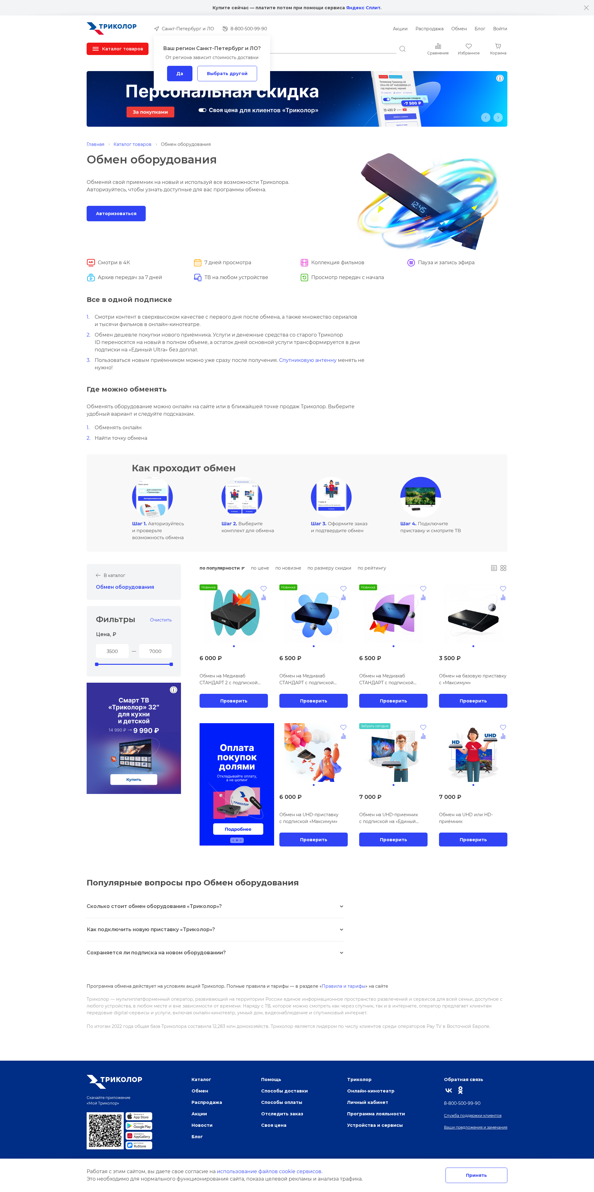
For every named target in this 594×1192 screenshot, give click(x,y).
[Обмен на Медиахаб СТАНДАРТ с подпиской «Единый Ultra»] (313, 613)
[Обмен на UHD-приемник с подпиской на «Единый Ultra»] (393, 752)
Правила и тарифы (343, 986)
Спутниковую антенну (308, 360)
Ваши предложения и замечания (475, 1127)
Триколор (359, 1079)
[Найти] (402, 49)
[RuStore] (139, 1145)
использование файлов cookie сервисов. (269, 1171)
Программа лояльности (376, 1114)
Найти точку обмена (121, 438)
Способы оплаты (281, 1102)
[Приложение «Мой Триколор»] (105, 1130)
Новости (202, 1125)
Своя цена (273, 1125)
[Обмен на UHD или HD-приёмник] (473, 752)
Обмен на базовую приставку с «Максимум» (472, 679)
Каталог (201, 1079)
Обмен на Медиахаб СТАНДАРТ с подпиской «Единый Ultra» (306, 679)
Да (179, 73)
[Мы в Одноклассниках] (460, 1090)
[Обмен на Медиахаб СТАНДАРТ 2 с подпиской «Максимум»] (234, 613)
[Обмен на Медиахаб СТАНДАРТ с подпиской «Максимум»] (393, 613)
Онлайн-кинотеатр (370, 1091)
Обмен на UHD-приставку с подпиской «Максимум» (308, 818)
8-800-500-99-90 (462, 1103)
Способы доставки (284, 1091)
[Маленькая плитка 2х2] (503, 568)
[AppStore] (139, 1116)
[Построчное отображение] (494, 568)
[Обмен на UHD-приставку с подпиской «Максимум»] (313, 752)
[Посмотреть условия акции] (173, 689)
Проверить (234, 701)
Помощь (271, 1079)
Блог (480, 29)
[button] (485, 117)
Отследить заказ (282, 1114)
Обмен (459, 29)
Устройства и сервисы (375, 1125)
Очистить (161, 620)
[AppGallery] (139, 1136)
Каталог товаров (133, 144)
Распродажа (429, 29)
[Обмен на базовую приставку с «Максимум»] (473, 613)
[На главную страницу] (112, 28)
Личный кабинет (367, 1102)
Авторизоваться (116, 213)
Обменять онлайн (118, 428)
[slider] (96, 664)
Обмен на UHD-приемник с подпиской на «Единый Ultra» (388, 818)
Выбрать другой (227, 73)
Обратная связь (463, 1079)
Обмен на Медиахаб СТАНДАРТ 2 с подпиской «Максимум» (229, 679)
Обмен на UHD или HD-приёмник (466, 818)
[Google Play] (139, 1126)
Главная (95, 144)
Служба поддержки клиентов (472, 1115)
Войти (500, 29)
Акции (400, 29)
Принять (476, 1175)
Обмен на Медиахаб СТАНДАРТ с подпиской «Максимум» (386, 679)
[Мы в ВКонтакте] (449, 1090)
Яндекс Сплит (363, 8)
